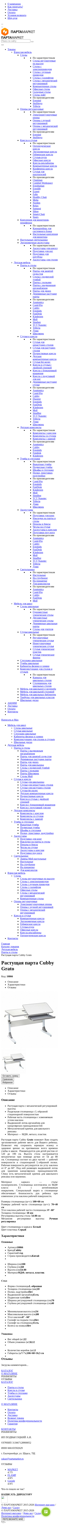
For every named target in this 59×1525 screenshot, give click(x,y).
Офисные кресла (42, 160)
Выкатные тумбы (42, 464)
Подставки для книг (43, 515)
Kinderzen (38, 316)
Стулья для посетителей (39, 173)
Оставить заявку (10, 1076)
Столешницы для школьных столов (42, 684)
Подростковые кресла (44, 353)
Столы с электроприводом (42, 68)
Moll (35, 319)
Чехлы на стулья (41, 526)
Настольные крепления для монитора (45, 235)
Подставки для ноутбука (41, 255)
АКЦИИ (12, 703)
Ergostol (37, 100)
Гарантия (12, 1423)
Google (11, 1481)
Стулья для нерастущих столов (43, 343)
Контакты (13, 711)
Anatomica (38, 302)
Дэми (36, 330)
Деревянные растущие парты (35, 759)
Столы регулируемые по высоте (37, 878)
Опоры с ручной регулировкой (42, 122)
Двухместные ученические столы (43, 619)
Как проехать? (15, 6)
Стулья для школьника (32, 782)
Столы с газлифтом (43, 77)
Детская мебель (22, 262)
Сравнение (8, 1079)
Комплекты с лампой (44, 438)
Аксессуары (26, 509)
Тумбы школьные (29, 663)
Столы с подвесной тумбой (35, 767)
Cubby (36, 308)
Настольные (39, 575)
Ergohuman (38, 185)
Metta (35, 200)
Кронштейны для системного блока (42, 230)
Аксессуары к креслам (45, 529)
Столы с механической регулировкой (45, 82)
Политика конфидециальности (17, 1516)
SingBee (37, 413)
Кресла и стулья (28, 140)
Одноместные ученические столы (43, 613)
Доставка (12, 9)
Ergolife (37, 188)
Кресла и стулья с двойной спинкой (42, 366)
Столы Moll (26, 776)
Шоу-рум (12, 18)
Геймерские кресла (43, 154)
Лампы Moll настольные (33, 858)
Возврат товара (16, 1418)
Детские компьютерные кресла (44, 357)
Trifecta (36, 106)
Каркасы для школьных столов (42, 679)
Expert (36, 191)
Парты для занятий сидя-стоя (35, 756)
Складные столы (42, 92)
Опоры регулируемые (32, 109)
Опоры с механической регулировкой (45, 127)
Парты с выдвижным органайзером (44, 286)
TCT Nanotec (40, 325)
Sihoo (36, 211)
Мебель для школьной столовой (37, 691)
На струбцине (40, 578)
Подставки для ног (43, 251)
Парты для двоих (42, 291)
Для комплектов (41, 583)
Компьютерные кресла (45, 166)
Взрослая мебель (23, 52)
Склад (16, 1507)
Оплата (11, 12)
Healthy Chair (40, 197)
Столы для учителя (43, 629)
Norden (36, 202)
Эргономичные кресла (45, 151)
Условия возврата (17, 15)
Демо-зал (6, 1507)
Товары (12, 49)
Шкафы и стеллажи (43, 470)
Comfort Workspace (43, 183)
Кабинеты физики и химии (34, 666)
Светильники (27, 569)
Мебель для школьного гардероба (38, 688)
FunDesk (37, 313)
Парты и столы (28, 265)
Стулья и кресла (28, 336)
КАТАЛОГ (7, 1370)
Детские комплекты (30, 427)
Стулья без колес (42, 362)
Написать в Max (10, 719)
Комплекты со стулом (44, 436)
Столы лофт (39, 94)
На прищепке (40, 580)
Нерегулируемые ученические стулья (43, 645)
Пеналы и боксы (42, 524)
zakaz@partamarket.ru (12, 1458)
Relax (36, 205)
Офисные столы (41, 89)
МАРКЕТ (13, 1469)
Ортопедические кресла (33, 935)
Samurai (37, 208)
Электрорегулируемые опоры (36, 904)
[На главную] (18, 34)
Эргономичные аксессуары (34, 242)
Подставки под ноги (44, 532)
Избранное (8, 1082)
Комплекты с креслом (44, 433)
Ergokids (37, 310)
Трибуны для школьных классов (37, 697)
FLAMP (12, 1475)
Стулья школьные (29, 632)
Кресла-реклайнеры (43, 163)
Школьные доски (29, 700)
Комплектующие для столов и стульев (34, 739)
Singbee (37, 322)
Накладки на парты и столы (35, 841)
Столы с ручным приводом (42, 73)
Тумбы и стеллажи (30, 458)
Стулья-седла (40, 157)
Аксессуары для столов (45, 259)
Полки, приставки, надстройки (43, 474)
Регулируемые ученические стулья (43, 639)
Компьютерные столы (44, 86)
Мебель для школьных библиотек (38, 694)
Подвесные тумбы (42, 467)
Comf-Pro (38, 305)
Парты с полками (42, 282)
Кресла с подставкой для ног (35, 807)
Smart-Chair (39, 214)
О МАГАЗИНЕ (9, 1373)
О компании (14, 4)
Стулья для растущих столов (35, 787)
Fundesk (37, 453)
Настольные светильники (34, 239)
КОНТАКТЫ (8, 1429)
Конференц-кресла (43, 168)
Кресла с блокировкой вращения (37, 804)
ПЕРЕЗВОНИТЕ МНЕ (13, 1519)
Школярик (38, 333)
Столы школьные (29, 606)
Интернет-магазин (45, 1504)
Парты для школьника (32, 765)
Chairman (37, 180)
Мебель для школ (23, 603)
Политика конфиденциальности (25, 1421)
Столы (23, 55)
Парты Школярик (29, 773)
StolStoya (37, 103)
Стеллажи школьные (31, 660)
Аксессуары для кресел (45, 248)
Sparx (36, 217)
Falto (35, 194)
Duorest (37, 399)
